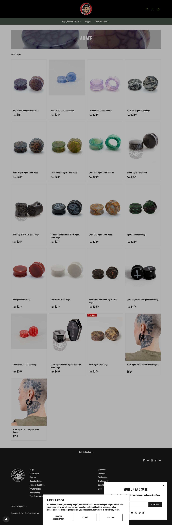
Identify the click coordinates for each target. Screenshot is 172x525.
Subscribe (155, 504)
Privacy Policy (113, 509)
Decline (110, 517)
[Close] (163, 485)
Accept (85, 517)
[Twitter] (143, 512)
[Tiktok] (140, 512)
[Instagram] (136, 512)
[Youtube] (132, 512)
